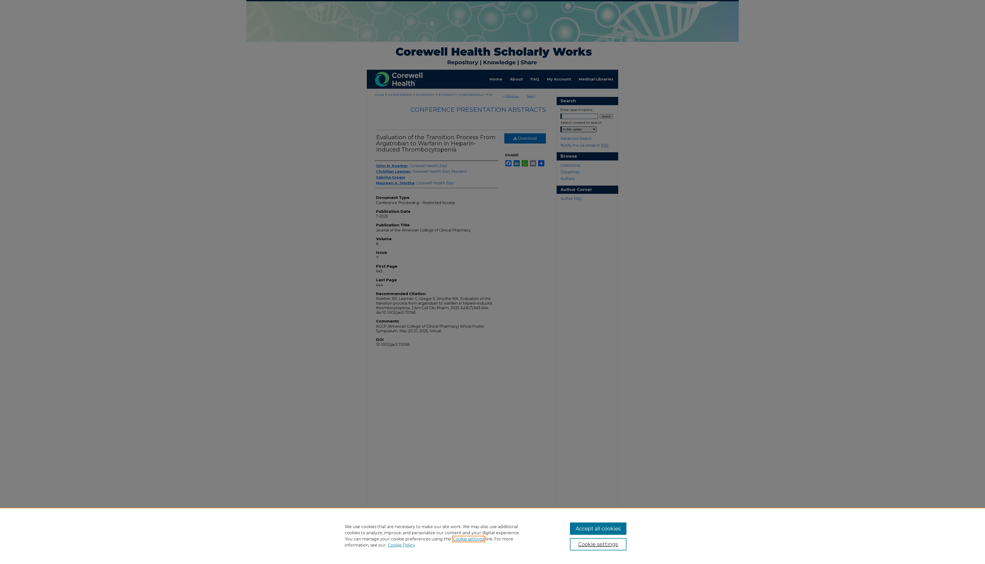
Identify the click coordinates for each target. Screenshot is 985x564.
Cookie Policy (401, 545)
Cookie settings (468, 539)
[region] (492, 536)
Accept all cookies (598, 529)
